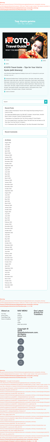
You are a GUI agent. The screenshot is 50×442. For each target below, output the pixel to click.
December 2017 (9, 257)
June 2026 (7, 146)
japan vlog (12, 80)
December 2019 (9, 249)
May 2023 (7, 218)
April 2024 (7, 201)
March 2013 (8, 278)
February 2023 (8, 222)
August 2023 (8, 211)
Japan (41, 78)
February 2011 (8, 282)
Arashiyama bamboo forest (12, 78)
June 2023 (7, 215)
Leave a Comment (10, 91)
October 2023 (8, 209)
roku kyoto (13, 85)
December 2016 (9, 259)
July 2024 (7, 195)
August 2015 (8, 264)
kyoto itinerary (41, 80)
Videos (7, 60)
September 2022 (9, 232)
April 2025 (7, 176)
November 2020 (9, 245)
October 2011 (8, 280)
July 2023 (7, 213)
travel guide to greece (24, 87)
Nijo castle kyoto (20, 83)
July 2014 (7, 272)
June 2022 (7, 236)
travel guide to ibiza (34, 87)
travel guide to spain (16, 89)
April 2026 (7, 151)
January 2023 (8, 224)
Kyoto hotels (34, 80)
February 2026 (8, 155)
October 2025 (8, 163)
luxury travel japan (11, 83)
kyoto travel (27, 82)
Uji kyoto (23, 89)
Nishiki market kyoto (29, 83)
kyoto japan (7, 82)
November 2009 (9, 285)
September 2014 (9, 268)
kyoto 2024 (21, 80)
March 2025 (8, 178)
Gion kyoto (31, 78)
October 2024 (8, 188)
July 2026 (7, 144)
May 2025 (7, 174)
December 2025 (9, 159)
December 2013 (9, 276)
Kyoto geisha (28, 80)
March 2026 (8, 153)
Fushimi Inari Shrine (23, 78)
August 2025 (8, 167)
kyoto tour (22, 82)
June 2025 (7, 172)
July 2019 (7, 251)
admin (44, 60)
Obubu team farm (38, 83)
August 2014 (8, 270)
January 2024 (8, 207)
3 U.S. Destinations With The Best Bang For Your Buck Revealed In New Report (24, 124)
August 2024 (8, 192)
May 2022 (7, 239)
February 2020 (8, 247)
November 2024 (9, 186)
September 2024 (9, 190)
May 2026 (7, 149)
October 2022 (8, 230)
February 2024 (8, 205)
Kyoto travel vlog (34, 82)
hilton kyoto (36, 78)
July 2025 (7, 169)
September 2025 (9, 165)
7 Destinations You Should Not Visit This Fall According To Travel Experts (23, 118)
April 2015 (7, 266)
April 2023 (7, 220)
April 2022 (7, 241)
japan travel (7, 80)
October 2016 (8, 262)
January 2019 (8, 255)
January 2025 (8, 182)
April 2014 (7, 274)
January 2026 (8, 157)
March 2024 (8, 203)
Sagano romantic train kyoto (22, 85)
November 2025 (9, 161)
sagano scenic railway (35, 85)
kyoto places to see (14, 82)
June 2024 (7, 197)
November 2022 (9, 228)
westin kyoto (29, 89)
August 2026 (8, 142)
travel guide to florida (13, 87)
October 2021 (8, 243)
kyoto (17, 80)
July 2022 (7, 234)
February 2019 (8, 253)
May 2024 (7, 199)
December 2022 (9, 226)
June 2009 (7, 287)
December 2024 (9, 184)
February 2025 (8, 180)
